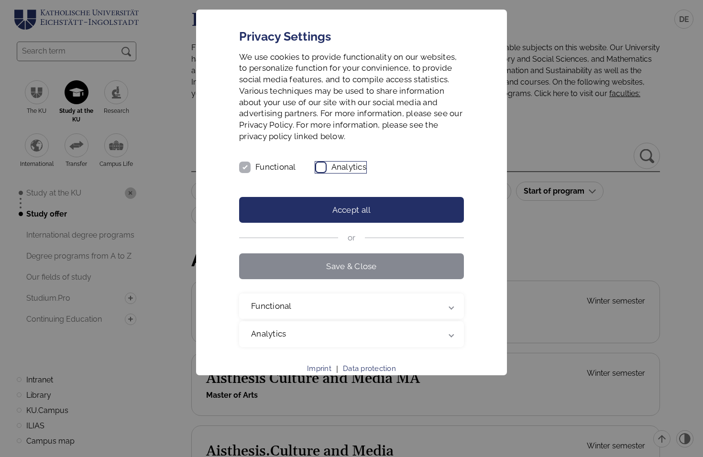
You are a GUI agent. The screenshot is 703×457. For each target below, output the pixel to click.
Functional (275, 167)
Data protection (369, 368)
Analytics (348, 167)
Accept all (351, 210)
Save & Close (351, 266)
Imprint (319, 368)
